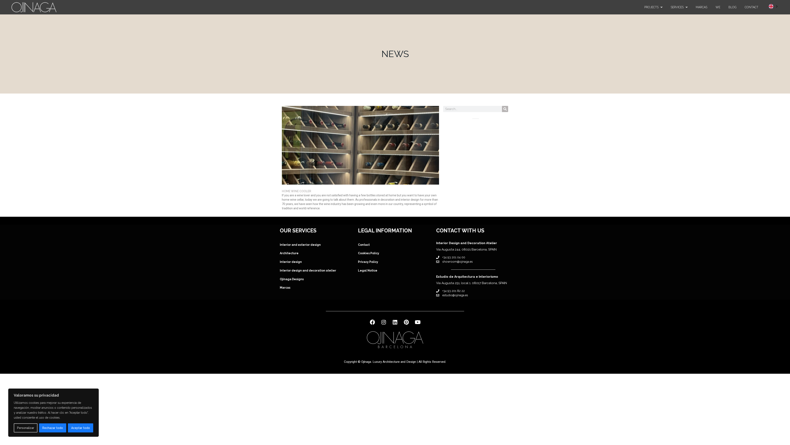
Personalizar (25, 428)
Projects (651, 7)
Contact (751, 7)
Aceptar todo (80, 428)
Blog (732, 7)
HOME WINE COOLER (296, 191)
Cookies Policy (368, 253)
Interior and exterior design (300, 244)
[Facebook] (372, 322)
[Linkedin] (395, 322)
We (718, 7)
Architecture (289, 253)
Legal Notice (367, 270)
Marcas (701, 7)
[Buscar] (505, 109)
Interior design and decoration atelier (308, 270)
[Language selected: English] (773, 6)
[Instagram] (384, 322)
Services (677, 7)
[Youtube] (417, 322)
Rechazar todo (52, 428)
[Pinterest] (406, 322)
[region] (53, 413)
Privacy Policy (368, 261)
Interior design (291, 261)
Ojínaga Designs (292, 279)
